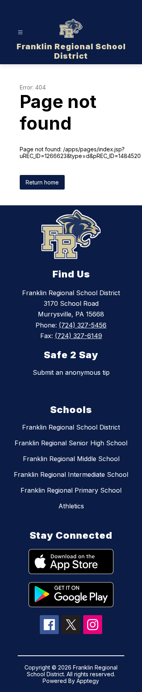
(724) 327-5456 (82, 325)
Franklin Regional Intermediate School (71, 474)
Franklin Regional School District (71, 427)
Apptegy (88, 680)
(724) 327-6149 (78, 336)
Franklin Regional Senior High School (71, 443)
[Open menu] (20, 32)
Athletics (71, 506)
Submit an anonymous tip (71, 372)
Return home (42, 182)
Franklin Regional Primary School (71, 490)
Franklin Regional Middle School (71, 459)
